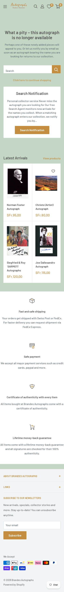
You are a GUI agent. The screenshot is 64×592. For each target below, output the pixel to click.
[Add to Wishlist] (24, 171)
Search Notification (32, 130)
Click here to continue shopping (32, 80)
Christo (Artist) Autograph (44, 206)
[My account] (42, 6)
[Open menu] (5, 6)
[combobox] (27, 69)
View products (52, 158)
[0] (58, 6)
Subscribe (15, 535)
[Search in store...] (56, 69)
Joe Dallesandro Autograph (45, 264)
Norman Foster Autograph (16, 206)
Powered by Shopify (14, 584)
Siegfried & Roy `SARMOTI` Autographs (16, 266)
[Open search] (36, 6)
